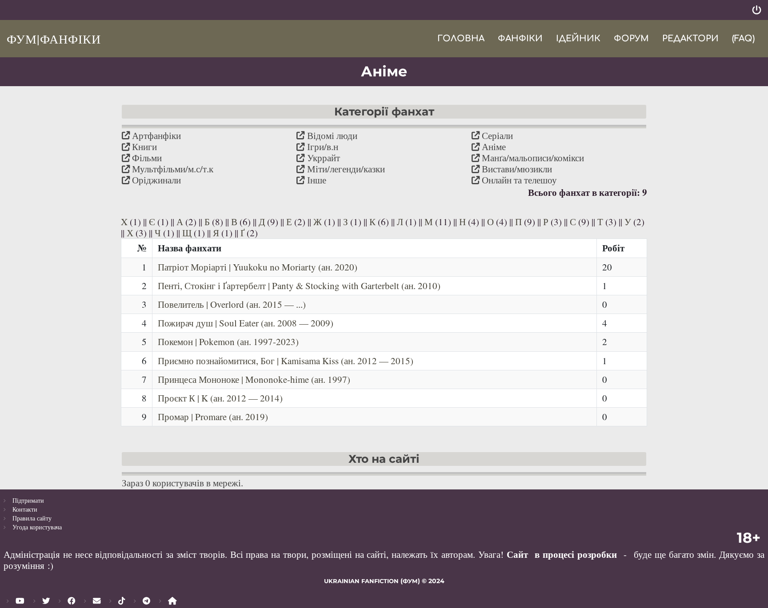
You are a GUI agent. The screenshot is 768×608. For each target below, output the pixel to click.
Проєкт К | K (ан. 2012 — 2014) (220, 398)
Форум (631, 38)
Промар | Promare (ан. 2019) (213, 416)
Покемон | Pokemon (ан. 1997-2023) (228, 341)
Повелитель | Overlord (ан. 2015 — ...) (232, 304)
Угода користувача (37, 527)
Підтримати (28, 500)
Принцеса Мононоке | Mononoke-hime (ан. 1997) (254, 379)
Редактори (690, 38)
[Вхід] (756, 10)
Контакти (24, 509)
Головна (460, 38)
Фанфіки (520, 38)
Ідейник (578, 38)
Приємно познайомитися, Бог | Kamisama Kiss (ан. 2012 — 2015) (285, 360)
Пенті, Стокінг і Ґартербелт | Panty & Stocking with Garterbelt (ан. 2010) (299, 285)
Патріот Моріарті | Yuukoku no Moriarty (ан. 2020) (257, 267)
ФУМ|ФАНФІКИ (54, 38)
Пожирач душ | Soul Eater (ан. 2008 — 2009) (245, 323)
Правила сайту (32, 518)
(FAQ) (743, 38)
